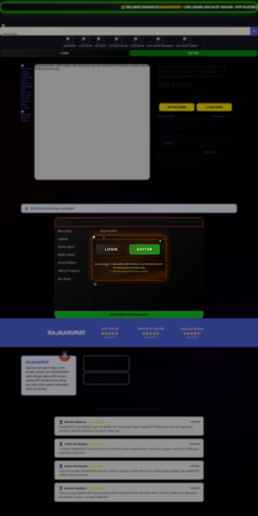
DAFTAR (144, 249)
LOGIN (111, 249)
